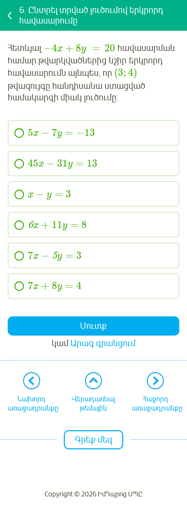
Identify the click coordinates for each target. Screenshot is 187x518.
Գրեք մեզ (93, 439)
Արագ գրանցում (103, 343)
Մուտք (93, 326)
